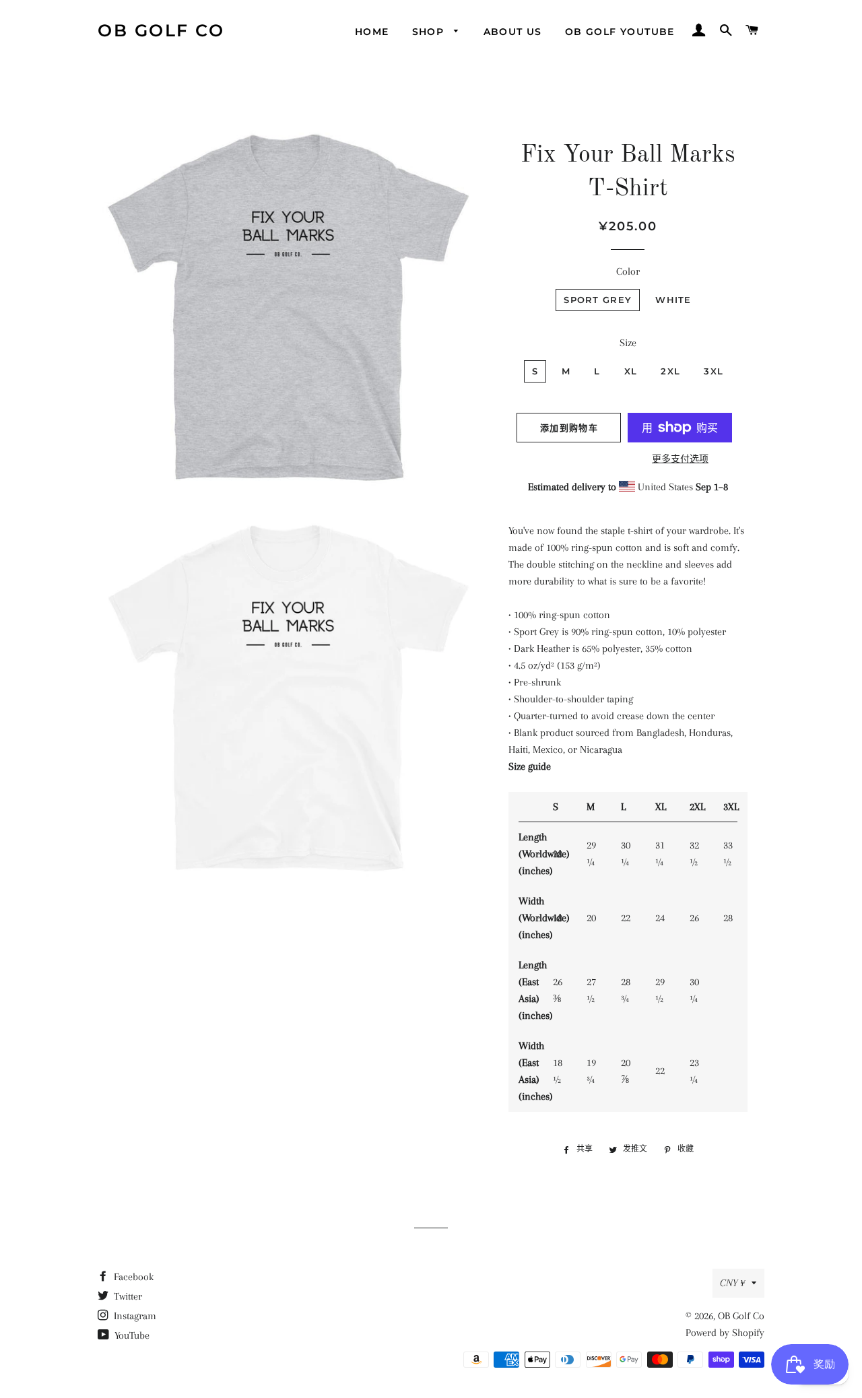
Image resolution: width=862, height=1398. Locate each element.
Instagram (133, 1316)
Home (372, 32)
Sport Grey (598, 299)
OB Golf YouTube (620, 32)
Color (628, 271)
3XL (713, 371)
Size (628, 343)
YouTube (131, 1335)
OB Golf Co (161, 30)
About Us (513, 32)
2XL (670, 371)
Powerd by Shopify (725, 1333)
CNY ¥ (732, 1283)
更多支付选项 (680, 459)
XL (631, 371)
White (673, 299)
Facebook (132, 1277)
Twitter (126, 1296)
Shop (430, 32)
